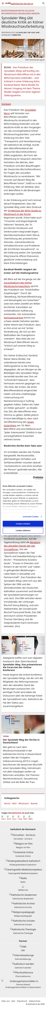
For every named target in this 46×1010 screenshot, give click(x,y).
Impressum (22, 1001)
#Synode (34, 803)
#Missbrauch (24, 803)
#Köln (14, 803)
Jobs (13, 1001)
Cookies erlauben (23, 524)
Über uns (5, 1001)
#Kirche (7, 803)
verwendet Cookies (31, 517)
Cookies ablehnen (23, 531)
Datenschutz (34, 1001)
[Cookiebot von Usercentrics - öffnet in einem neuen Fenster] (33, 477)
